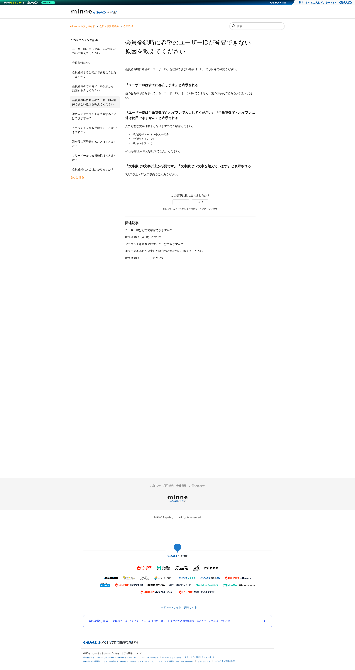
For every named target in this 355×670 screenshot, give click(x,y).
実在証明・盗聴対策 (91, 661)
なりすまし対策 (203, 661)
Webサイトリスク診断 (171, 658)
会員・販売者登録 (109, 26)
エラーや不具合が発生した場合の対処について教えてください (164, 251)
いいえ (200, 202)
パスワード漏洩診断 (150, 658)
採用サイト (190, 607)
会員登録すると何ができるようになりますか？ (94, 74)
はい (181, 202)
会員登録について (83, 62)
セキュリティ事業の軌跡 (224, 661)
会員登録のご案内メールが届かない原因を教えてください (94, 88)
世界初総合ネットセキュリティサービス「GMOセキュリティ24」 (110, 658)
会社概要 (181, 485)
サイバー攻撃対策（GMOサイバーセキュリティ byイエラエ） (129, 661)
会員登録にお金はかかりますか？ (93, 169)
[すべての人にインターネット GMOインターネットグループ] (329, 2)
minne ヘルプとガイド (82, 26)
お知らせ (155, 485)
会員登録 (128, 26)
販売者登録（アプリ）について (144, 258)
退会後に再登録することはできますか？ (94, 144)
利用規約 (168, 485)
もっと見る (77, 177)
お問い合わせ (197, 485)
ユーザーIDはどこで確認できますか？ (148, 230)
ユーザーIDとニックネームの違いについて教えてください (94, 51)
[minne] (177, 502)
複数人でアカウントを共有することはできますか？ (94, 116)
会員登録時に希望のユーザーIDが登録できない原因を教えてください (94, 102)
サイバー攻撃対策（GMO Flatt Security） (176, 661)
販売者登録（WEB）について (143, 237)
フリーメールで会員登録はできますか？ (94, 157)
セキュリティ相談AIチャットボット (199, 657)
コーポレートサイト (169, 607)
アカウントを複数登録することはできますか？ (94, 130)
